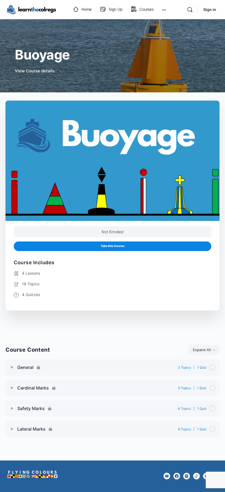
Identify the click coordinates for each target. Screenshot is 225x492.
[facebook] (176, 476)
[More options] (164, 9)
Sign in (209, 9)
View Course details (35, 70)
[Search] (189, 9)
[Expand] (12, 367)
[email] (167, 476)
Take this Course (112, 246)
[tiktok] (196, 476)
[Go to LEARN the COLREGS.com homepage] (32, 9)
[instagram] (186, 476)
